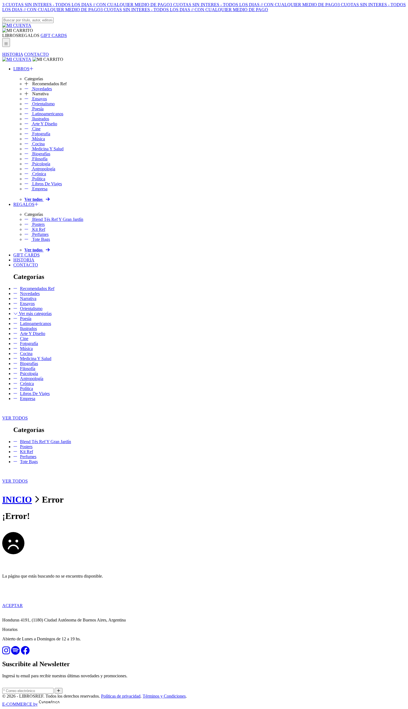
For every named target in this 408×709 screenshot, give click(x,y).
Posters (38, 224)
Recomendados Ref (37, 288)
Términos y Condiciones (164, 696)
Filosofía (39, 158)
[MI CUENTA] (16, 25)
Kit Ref (38, 229)
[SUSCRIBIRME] (58, 691)
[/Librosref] (25, 652)
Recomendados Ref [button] (49, 83)
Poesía (37, 108)
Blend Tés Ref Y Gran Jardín (57, 219)
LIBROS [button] (10, 35)
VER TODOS (15, 418)
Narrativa (28, 298)
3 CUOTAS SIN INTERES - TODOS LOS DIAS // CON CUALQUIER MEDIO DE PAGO (86, 4)
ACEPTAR (12, 605)
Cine (36, 128)
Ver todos (34, 199)
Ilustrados (40, 118)
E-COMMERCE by (20, 704)
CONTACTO (36, 54)
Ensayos (39, 98)
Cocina (38, 143)
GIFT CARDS (54, 35)
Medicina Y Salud (47, 148)
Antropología (43, 168)
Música (38, 138)
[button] (17, 30)
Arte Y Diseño (44, 123)
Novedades (41, 88)
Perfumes (40, 234)
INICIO (17, 500)
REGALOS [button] (28, 35)
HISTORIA (12, 54)
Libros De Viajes (46, 183)
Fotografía (40, 133)
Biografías (40, 153)
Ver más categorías (35, 313)
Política (38, 178)
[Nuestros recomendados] (15, 652)
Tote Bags (40, 239)
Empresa (39, 188)
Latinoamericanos (47, 113)
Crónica (38, 173)
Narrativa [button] (40, 93)
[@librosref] (6, 652)
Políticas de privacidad (120, 696)
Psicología (40, 163)
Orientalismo (43, 103)
